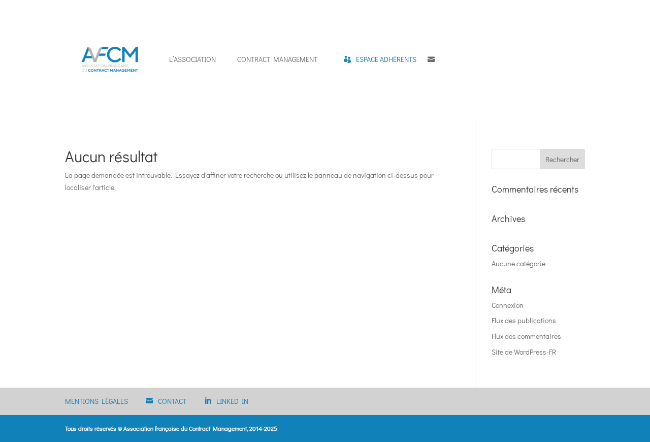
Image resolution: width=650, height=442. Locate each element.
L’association (192, 59)
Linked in (232, 401)
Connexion (508, 305)
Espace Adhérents (386, 59)
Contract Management (277, 59)
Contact (172, 401)
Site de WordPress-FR (524, 352)
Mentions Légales (96, 401)
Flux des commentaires (526, 336)
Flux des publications (524, 320)
